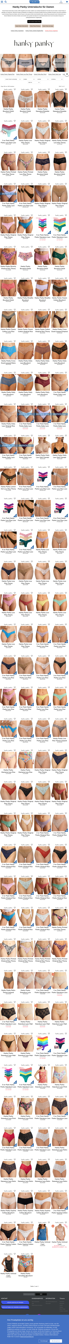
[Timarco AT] (34, 1)
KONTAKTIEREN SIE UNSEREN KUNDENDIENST (15, 1307)
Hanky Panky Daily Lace (54, 74)
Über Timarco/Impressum (51, 1301)
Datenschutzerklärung (26, 1337)
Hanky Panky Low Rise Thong (24, 74)
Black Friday (62, 1309)
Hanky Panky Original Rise (7, 74)
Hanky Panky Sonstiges (48, 26)
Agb (33, 1303)
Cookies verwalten (64, 1311)
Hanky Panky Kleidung (35, 26)
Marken (61, 1307)
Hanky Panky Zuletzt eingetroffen (34, 30)
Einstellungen (44, 1341)
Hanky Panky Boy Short (40, 74)
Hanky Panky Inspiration (17, 30)
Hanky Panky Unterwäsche (22, 26)
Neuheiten (62, 1301)
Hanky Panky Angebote (51, 30)
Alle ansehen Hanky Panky (34, 21)
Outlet (61, 1305)
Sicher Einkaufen (35, 1301)
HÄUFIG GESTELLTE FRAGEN (15, 1302)
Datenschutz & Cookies (37, 1305)
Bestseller (62, 1303)
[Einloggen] (61, 2)
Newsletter (48, 1303)
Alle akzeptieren (56, 1341)
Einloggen (61, 2)
